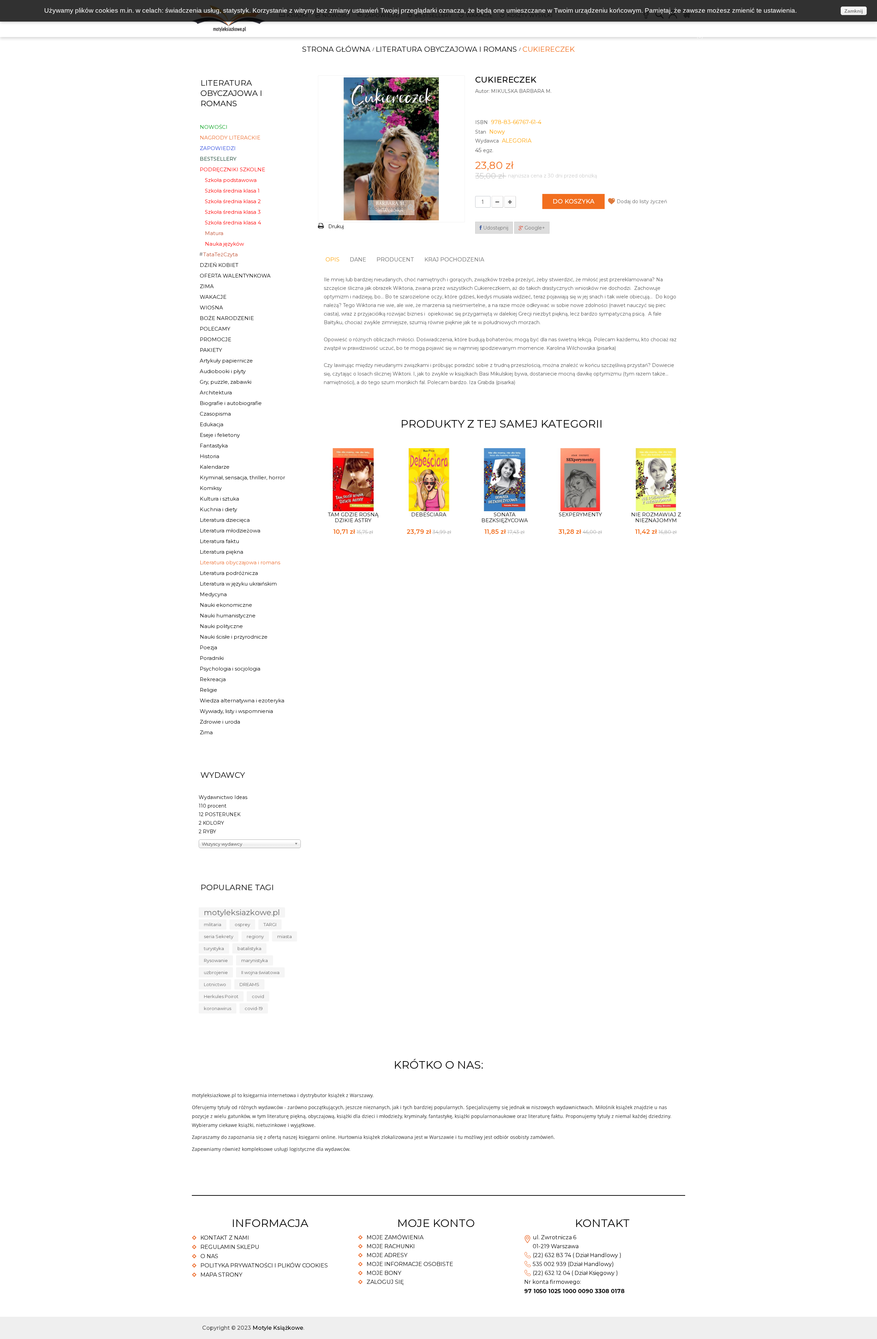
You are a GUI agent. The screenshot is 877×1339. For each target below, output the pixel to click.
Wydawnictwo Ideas (223, 797)
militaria (212, 924)
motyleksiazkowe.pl (242, 912)
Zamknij (853, 11)
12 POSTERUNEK (219, 814)
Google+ (534, 228)
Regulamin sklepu (229, 1247)
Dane (358, 259)
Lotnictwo (215, 984)
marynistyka (254, 960)
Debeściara (428, 514)
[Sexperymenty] (580, 479)
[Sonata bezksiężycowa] (504, 479)
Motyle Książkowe (277, 1328)
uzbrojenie (216, 972)
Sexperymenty (580, 514)
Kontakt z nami (224, 1237)
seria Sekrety (218, 936)
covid (258, 996)
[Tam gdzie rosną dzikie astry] (353, 479)
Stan (480, 132)
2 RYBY (207, 831)
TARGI (269, 924)
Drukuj (336, 226)
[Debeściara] (428, 479)
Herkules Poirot (221, 996)
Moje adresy (387, 1255)
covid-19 (254, 1008)
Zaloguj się (385, 1282)
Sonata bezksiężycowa (504, 517)
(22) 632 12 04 (551, 1273)
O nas (209, 1256)
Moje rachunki (391, 1246)
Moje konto (436, 1223)
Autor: (482, 91)
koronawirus (217, 1008)
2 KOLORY (211, 823)
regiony (255, 936)
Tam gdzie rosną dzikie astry (353, 517)
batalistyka (249, 948)
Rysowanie (216, 960)
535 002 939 (549, 1264)
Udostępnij (495, 228)
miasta (284, 936)
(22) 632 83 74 (552, 1255)
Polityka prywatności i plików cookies (264, 1265)
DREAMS (249, 984)
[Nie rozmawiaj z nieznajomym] (656, 479)
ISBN (481, 122)
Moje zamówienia (395, 1237)
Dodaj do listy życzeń (642, 201)
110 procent (212, 806)
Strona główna (336, 49)
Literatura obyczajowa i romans (446, 49)
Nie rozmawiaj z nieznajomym (656, 517)
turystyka (214, 948)
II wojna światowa (260, 972)
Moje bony (384, 1273)
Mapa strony (221, 1275)
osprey (242, 924)
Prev (668, 422)
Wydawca (487, 141)
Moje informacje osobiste (410, 1264)
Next (680, 422)
